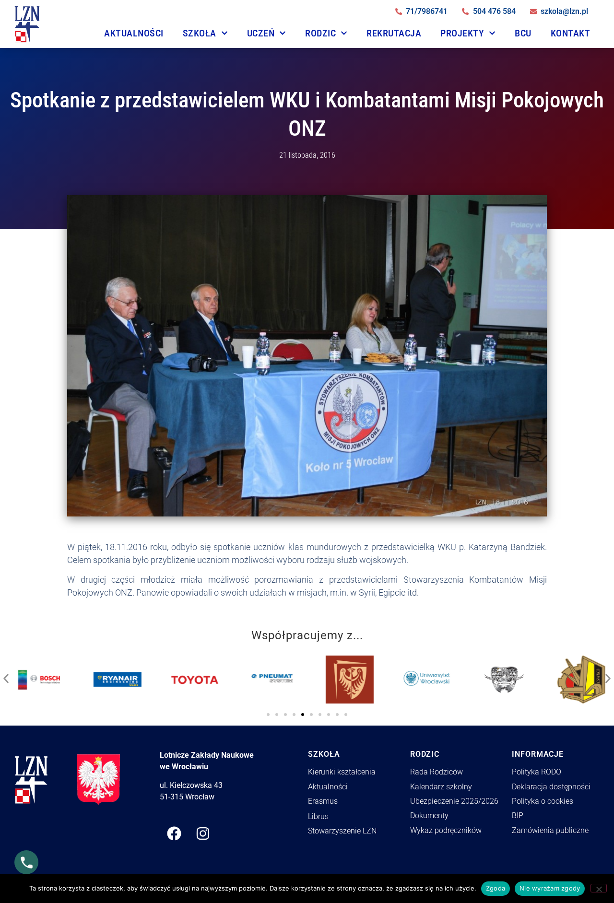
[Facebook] (174, 833)
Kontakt (570, 33)
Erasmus (323, 801)
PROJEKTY (462, 33)
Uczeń (261, 33)
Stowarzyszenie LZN (342, 830)
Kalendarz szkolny (441, 786)
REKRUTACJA (393, 33)
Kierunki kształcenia (342, 771)
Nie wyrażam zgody (550, 888)
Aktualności (134, 33)
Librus (318, 816)
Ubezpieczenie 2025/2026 (454, 801)
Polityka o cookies (542, 801)
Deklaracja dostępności (551, 786)
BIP (517, 815)
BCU (523, 33)
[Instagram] (203, 833)
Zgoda (495, 888)
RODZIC (320, 33)
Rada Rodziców (436, 771)
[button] (6, 676)
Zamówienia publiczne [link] (550, 830)
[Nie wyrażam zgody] (598, 888)
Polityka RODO (536, 771)
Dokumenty (429, 815)
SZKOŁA (199, 33)
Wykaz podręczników (446, 830)
